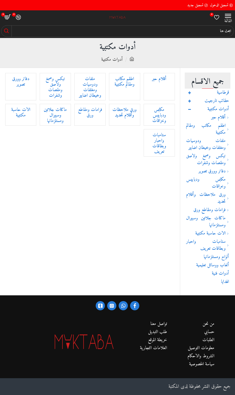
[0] (216, 17)
